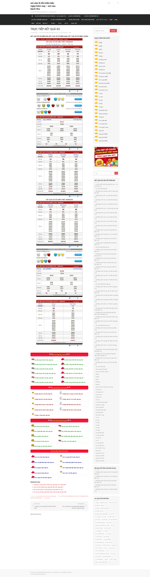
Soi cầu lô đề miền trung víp (39, 19)
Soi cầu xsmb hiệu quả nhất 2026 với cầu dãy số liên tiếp (50, 492)
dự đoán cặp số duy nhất (101, 514)
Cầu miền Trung (103, 90)
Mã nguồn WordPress (66, 572)
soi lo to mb (112, 548)
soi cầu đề (97, 545)
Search (113, 30)
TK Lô (59, 23)
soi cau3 (104, 516)
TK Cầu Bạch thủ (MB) (105, 73)
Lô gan (100, 93)
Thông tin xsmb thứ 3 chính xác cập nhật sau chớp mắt (50, 484)
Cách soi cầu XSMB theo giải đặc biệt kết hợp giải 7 (49, 487)
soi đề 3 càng (112, 559)
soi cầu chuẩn (107, 528)
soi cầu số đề (98, 536)
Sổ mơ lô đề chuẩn (74, 19)
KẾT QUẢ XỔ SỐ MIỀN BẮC (67, 496)
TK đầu (101, 103)
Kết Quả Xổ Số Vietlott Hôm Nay (104, 387)
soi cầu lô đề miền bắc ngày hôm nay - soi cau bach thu (53, 32)
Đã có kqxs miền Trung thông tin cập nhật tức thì (48, 489)
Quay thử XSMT (103, 137)
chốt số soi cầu (104, 502)
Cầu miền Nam (103, 86)
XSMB (110, 19)
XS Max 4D (102, 63)
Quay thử (74, 23)
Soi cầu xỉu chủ (109, 542)
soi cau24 (97, 519)
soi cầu (112, 525)
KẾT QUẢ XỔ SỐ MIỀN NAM (80, 496)
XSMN (115, 19)
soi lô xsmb (98, 556)
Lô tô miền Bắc (103, 120)
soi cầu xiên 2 (98, 539)
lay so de (111, 514)
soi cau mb (104, 519)
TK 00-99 (101, 117)
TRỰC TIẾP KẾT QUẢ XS (102, 19)
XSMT (32, 23)
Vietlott (45, 23)
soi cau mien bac (113, 519)
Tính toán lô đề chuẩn (87, 19)
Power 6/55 (102, 66)
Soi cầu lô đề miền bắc (74, 16)
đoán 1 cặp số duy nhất (101, 562)
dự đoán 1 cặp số (99, 505)
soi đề (106, 559)
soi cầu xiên (106, 536)
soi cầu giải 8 (98, 531)
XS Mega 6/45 (103, 59)
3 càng (97, 502)
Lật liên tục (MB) (103, 76)
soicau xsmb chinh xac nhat (102, 525)
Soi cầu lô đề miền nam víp (58, 19)
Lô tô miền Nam (103, 124)
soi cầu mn (109, 534)
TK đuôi (101, 107)
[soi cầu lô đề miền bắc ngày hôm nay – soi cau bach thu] (32, 16)
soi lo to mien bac (99, 550)
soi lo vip (113, 553)
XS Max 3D (102, 69)
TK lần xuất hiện (103, 113)
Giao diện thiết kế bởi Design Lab (38, 574)
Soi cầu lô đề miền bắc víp (91, 16)
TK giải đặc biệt (103, 110)
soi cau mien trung (100, 522)
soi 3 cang (97, 516)
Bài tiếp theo (73, 506)
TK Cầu (53, 23)
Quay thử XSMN (103, 141)
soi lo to (105, 548)
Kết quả (38, 23)
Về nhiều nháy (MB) (104, 83)
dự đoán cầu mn (99, 511)
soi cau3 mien (111, 516)
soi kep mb (114, 545)
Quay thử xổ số (100, 453)
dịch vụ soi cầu (113, 502)
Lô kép (100, 100)
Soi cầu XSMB (107, 539)
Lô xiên (101, 97)
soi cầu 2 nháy (98, 528)
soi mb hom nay (106, 556)
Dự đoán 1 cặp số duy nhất (102, 508)
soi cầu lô (105, 531)
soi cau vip (108, 522)
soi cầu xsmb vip (99, 542)
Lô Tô (66, 23)
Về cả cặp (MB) (103, 80)
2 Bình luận (47, 498)
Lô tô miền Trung (103, 127)
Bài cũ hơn (45, 506)
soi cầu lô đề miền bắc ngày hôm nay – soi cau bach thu (42, 6)
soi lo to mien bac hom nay (102, 553)
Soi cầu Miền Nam (99, 534)
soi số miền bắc (99, 559)
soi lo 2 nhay (98, 548)
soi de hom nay (106, 545)
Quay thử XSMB (103, 134)
